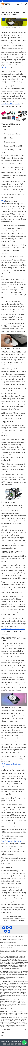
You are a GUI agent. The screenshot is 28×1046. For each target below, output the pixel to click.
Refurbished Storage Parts (10, 104)
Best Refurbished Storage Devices (13, 841)
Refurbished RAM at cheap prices (13, 629)
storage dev (21, 920)
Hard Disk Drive (14, 920)
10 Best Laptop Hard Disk (10, 764)
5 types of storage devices (15, 916)
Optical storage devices (19, 918)
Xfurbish (4, 766)
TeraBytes (4, 67)
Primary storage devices (8, 918)
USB (3, 201)
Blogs (5, 7)
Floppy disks (6, 920)
